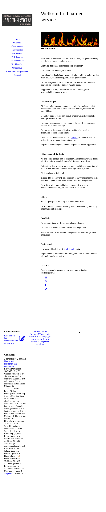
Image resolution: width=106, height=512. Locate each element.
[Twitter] (46, 289)
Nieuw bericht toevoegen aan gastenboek (10, 363)
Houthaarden (17, 50)
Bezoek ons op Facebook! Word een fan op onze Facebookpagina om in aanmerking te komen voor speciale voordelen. (40, 337)
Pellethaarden (17, 57)
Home (17, 39)
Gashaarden (17, 53)
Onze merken (17, 46)
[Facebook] (45, 285)
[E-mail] (46, 277)
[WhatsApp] (46, 281)
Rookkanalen (17, 64)
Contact (17, 75)
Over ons (17, 43)
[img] (17, 20)
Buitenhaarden (17, 60)
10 (25, 473)
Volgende (8, 473)
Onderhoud (17, 68)
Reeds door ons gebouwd (17, 71)
